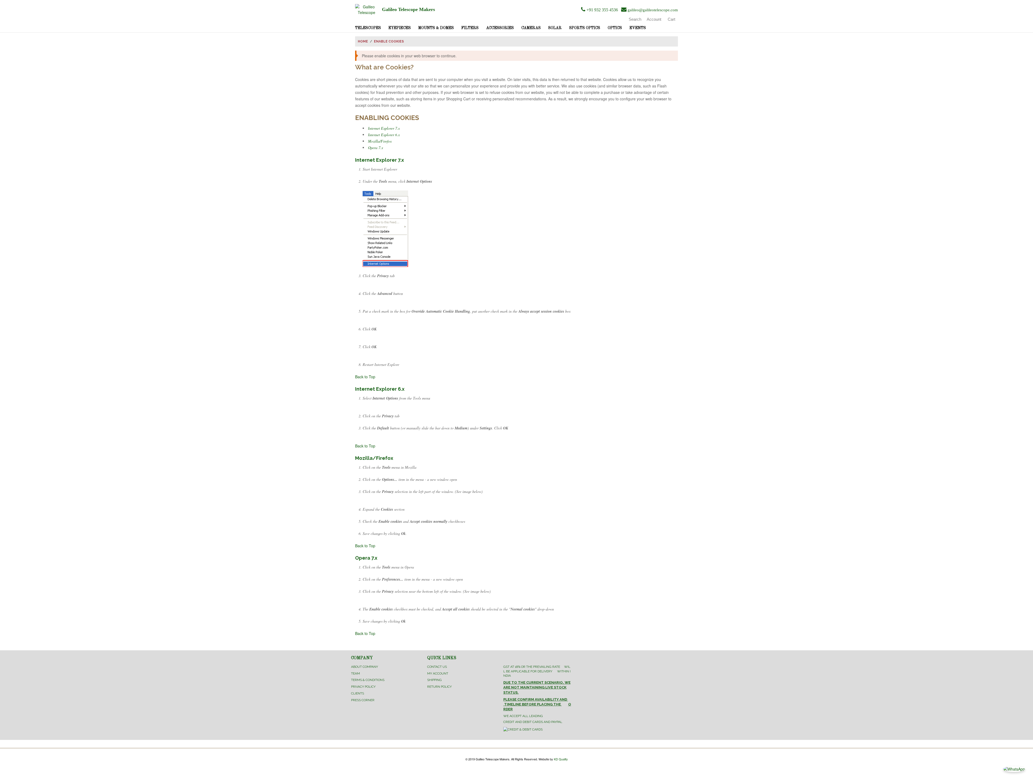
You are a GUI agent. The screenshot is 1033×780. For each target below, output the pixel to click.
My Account (437, 673)
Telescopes (368, 28)
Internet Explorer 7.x (384, 128)
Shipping (434, 680)
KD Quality (561, 759)
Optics (615, 28)
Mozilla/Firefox (380, 141)
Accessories (500, 28)
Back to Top (365, 376)
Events (637, 28)
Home (363, 41)
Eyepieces (399, 28)
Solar (555, 28)
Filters (470, 28)
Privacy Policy (363, 687)
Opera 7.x (375, 147)
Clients (357, 693)
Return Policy (439, 687)
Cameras (531, 28)
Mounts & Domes (436, 28)
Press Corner (362, 700)
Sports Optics (584, 28)
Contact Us (437, 667)
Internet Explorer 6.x (384, 134)
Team (355, 673)
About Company (364, 667)
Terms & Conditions (367, 680)
